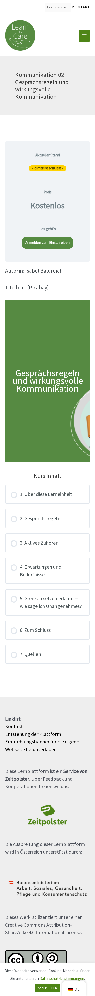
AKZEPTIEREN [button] (47, 988)
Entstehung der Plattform (33, 734)
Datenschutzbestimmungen (62, 978)
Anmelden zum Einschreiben (47, 242)
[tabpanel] (47, 364)
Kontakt (14, 726)
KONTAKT (81, 6)
